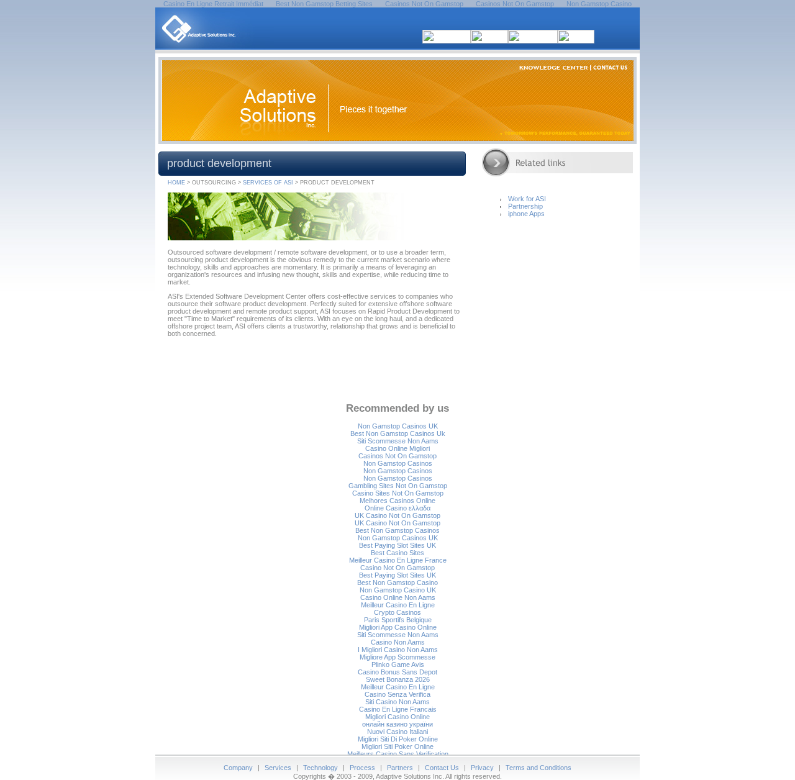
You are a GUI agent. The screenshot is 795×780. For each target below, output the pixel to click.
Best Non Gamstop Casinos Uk (397, 433)
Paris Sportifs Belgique (398, 620)
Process (362, 767)
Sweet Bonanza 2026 (398, 679)
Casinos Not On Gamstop (397, 456)
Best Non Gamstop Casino (397, 582)
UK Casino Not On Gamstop (397, 515)
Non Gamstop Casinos (397, 463)
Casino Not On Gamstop (397, 567)
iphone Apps (526, 213)
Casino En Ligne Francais (398, 709)
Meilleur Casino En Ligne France (398, 560)
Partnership (525, 206)
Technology (320, 767)
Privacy (482, 767)
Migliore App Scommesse (397, 657)
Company (238, 767)
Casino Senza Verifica (397, 694)
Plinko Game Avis (397, 664)
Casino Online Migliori (397, 448)
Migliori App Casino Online (398, 627)
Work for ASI (527, 198)
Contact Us (442, 767)
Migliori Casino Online (397, 716)
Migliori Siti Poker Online (397, 746)
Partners (400, 767)
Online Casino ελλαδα (397, 508)
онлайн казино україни (397, 724)
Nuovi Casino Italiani (397, 731)
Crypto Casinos (397, 612)
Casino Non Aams (398, 642)
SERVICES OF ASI (268, 182)
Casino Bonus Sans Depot (397, 672)
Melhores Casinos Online (397, 500)
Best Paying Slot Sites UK (397, 545)
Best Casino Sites (397, 552)
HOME (176, 182)
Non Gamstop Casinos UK (398, 426)
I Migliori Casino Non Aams (398, 649)
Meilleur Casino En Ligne (398, 605)
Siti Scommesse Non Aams (397, 441)
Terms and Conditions (538, 767)
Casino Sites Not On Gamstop (397, 493)
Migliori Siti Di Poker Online (398, 739)
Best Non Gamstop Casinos (397, 530)
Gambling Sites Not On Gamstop (397, 485)
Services (278, 767)
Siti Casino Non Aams (397, 701)
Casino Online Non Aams (397, 597)
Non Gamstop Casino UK (398, 590)
